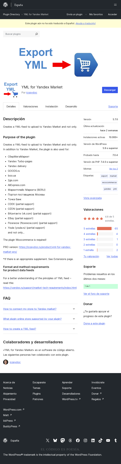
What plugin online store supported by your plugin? (32, 318)
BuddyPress (11, 426)
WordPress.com (14, 409)
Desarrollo (71, 106)
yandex (107, 189)
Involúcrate (98, 382)
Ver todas (112, 256)
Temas (36, 388)
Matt (7, 415)
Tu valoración (91, 256)
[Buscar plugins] (36, 34)
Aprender (67, 382)
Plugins (37, 393)
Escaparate (39, 382)
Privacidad (9, 399)
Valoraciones (30, 106)
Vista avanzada (93, 198)
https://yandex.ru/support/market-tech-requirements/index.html (40, 287)
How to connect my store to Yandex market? (29, 308)
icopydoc (31, 92)
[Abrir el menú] (116, 4)
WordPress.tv (71, 399)
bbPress (9, 420)
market (113, 176)
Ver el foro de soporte (96, 293)
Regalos (98, 399)
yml (115, 189)
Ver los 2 (113, 168)
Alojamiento (10, 393)
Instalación (51, 106)
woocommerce (109, 182)
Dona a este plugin (94, 323)
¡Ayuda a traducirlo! (85, 23)
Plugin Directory (11, 14)
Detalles (11, 106)
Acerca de (9, 382)
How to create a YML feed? (19, 328)
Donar (97, 393)
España (15, 440)
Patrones (38, 399)
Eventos (96, 388)
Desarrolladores (71, 393)
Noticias (8, 388)
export (104, 176)
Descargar (110, 90)
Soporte (113, 106)
